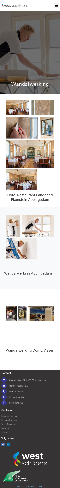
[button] (56, 5)
